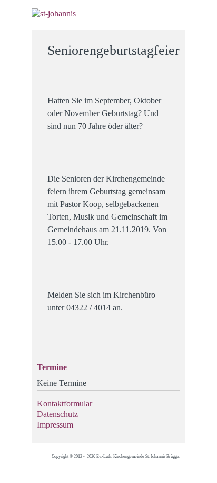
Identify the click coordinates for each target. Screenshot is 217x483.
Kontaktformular (64, 403)
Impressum (55, 424)
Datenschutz (57, 414)
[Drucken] (171, 45)
